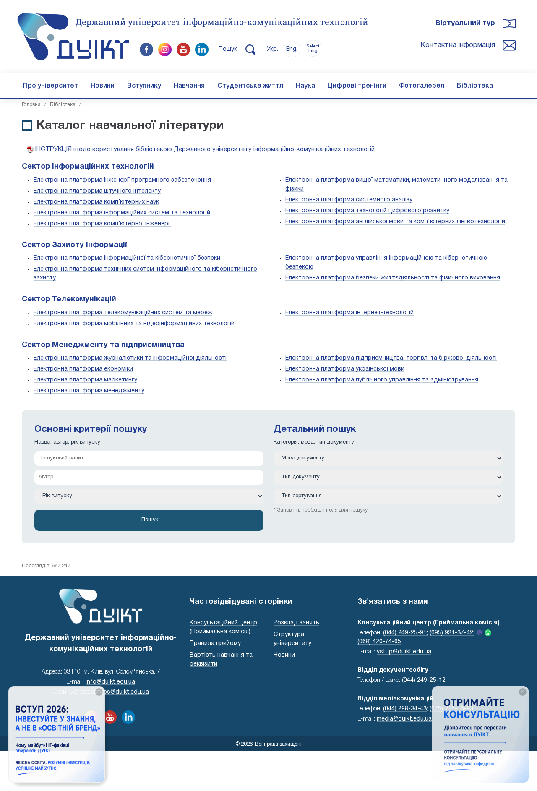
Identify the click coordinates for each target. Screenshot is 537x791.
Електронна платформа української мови (344, 369)
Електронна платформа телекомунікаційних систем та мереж (123, 313)
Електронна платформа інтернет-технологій (349, 313)
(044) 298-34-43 (405, 709)
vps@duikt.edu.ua (124, 692)
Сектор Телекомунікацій (69, 299)
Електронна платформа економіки (83, 369)
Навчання (189, 86)
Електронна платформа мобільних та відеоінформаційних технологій (134, 323)
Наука (305, 86)
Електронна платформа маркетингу (85, 380)
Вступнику (144, 86)
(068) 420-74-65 (379, 642)
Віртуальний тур (465, 23)
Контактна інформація (457, 45)
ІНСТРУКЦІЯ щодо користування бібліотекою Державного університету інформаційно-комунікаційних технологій (205, 149)
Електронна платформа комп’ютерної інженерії (102, 224)
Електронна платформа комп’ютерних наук (96, 202)
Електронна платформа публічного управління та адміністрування (381, 380)
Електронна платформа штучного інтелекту (97, 191)
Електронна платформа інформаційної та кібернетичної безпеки (127, 258)
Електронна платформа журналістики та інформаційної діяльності (130, 358)
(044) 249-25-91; (405, 633)
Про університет (50, 86)
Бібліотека (475, 86)
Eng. (291, 49)
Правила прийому (215, 643)
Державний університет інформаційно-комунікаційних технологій (222, 21)
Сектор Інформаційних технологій (88, 166)
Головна (31, 104)
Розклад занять (296, 623)
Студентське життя (250, 86)
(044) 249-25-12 (424, 680)
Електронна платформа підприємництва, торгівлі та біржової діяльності (391, 358)
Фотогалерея (421, 86)
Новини (103, 86)
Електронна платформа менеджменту (89, 391)
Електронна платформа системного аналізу (348, 200)
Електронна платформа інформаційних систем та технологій (122, 213)
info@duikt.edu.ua (110, 682)
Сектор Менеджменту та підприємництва (103, 345)
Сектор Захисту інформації (74, 245)
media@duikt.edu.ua (404, 719)
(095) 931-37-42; (452, 633)
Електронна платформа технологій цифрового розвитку (367, 211)
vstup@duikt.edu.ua (404, 652)
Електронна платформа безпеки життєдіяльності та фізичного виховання (392, 278)
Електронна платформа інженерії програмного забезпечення (122, 180)
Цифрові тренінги (357, 86)
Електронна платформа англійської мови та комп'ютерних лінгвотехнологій (395, 222)
